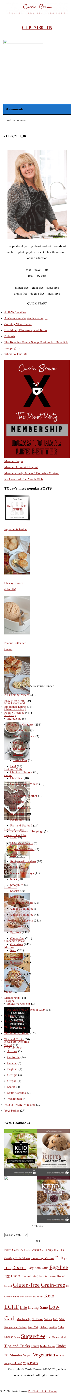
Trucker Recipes (47, 1346)
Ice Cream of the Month (31, 1296)
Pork (13, 855)
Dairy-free (16, 926)
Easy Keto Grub (14, 700)
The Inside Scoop (15, 1027)
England (12, 1069)
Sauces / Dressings (22, 873)
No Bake (18, 801)
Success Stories (13, 1021)
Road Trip (33, 1327)
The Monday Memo (16, 1033)
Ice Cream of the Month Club (26, 1009)
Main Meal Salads (21, 843)
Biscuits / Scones (24, 736)
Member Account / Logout (21, 467)
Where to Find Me (16, 354)
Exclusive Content (18, 1003)
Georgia (12, 1075)
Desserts (15, 789)
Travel (8, 1045)
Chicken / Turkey (21, 772)
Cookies (18, 742)
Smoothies (16, 884)
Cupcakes (19, 748)
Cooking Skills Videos (24, 784)
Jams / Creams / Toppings (26, 831)
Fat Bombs (17, 819)
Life (6, 985)
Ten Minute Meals (21, 902)
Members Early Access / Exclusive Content (31, 473)
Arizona (12, 1051)
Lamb (13, 837)
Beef (13, 766)
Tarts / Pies (20, 760)
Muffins (18, 754)
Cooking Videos (42, 1258)
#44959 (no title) (15, 312)
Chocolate (16, 778)
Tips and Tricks (14, 1039)
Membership (12, 997)
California (13, 1057)
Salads (14, 867)
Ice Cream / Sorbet (25, 795)
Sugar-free (16, 962)
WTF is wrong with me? (19, 1104)
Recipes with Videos (23, 861)
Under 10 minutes (21, 908)
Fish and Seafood (21, 825)
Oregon (12, 1080)
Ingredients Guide (15, 529)
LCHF (11, 1307)
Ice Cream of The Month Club (23, 479)
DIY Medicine (19, 807)
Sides (13, 879)
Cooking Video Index (18, 324)
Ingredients (14, 718)
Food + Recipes (14, 712)
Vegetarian (16, 974)
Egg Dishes (17, 813)
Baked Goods (18, 730)
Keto (13, 950)
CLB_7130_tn (16, 136)
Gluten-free (17, 938)
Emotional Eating (15, 706)
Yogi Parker (11, 1110)
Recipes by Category (20, 724)
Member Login (13, 461)
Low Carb (16, 956)
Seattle (11, 1086)
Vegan (14, 968)
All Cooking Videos (16, 694)
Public (62, 1319)
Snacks (14, 890)
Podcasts (9, 336)
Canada (12, 1063)
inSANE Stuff (13, 979)
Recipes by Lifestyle (20, 920)
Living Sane (38, 1307)
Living (8, 991)
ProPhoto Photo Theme (42, 1391)
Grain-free (16, 944)
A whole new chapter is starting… (26, 318)
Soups (14, 896)
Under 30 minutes (21, 914)
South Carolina (16, 1092)
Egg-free (15, 932)
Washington (14, 1098)
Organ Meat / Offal (22, 849)
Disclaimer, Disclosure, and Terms (25, 330)
